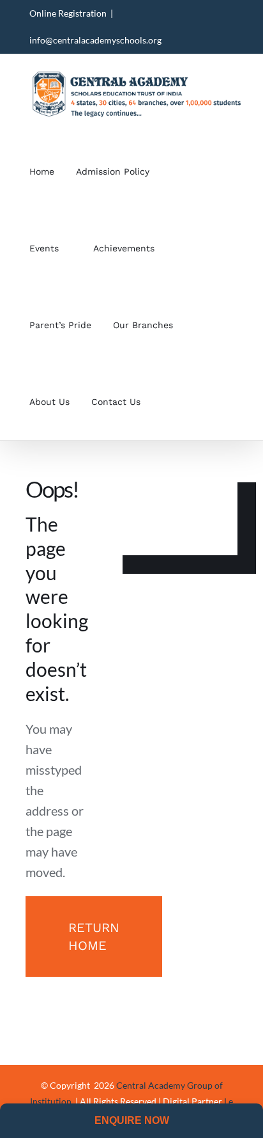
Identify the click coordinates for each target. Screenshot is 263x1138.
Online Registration (68, 13)
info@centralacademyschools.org (95, 40)
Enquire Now (131, 1120)
